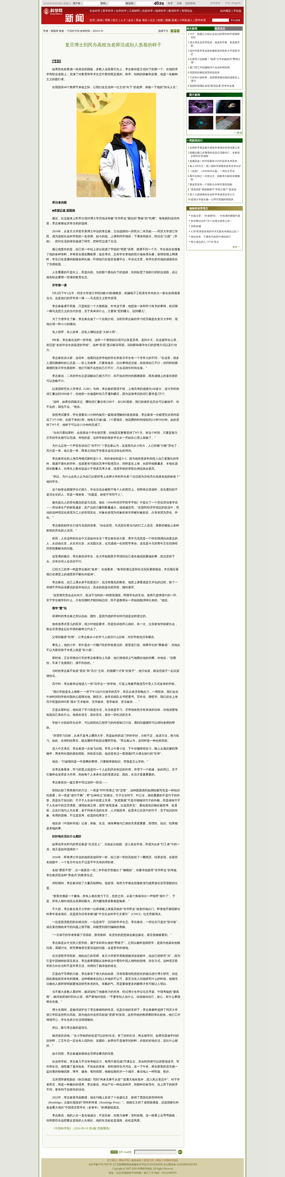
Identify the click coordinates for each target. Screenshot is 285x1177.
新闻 (100, 20)
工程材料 (134, 10)
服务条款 (136, 1160)
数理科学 (173, 10)
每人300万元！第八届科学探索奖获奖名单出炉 (215, 166)
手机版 (237, 10)
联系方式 (149, 1160)
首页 (92, 20)
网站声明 (124, 1160)
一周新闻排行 (195, 140)
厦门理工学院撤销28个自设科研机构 (210, 67)
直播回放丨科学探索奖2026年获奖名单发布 (213, 161)
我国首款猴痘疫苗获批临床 (205, 72)
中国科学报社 (170, 1160)
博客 (107, 20)
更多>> (236, 246)
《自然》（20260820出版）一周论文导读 (212, 171)
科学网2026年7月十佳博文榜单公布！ (211, 221)
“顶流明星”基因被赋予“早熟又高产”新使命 (213, 189)
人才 (123, 20)
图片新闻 (194, 94)
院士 (115, 20)
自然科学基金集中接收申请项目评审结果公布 (215, 147)
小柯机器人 (186, 20)
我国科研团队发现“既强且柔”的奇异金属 (212, 85)
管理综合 (187, 10)
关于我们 (112, 1160)
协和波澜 (196, 226)
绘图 (160, 20)
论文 (152, 20)
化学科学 (121, 10)
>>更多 (238, 132)
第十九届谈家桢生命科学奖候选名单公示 (212, 194)
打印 (114, 1152)
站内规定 (225, 10)
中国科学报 (73, 30)
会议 (131, 20)
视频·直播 (171, 20)
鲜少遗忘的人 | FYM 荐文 (205, 241)
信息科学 (147, 10)
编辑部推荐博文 (198, 208)
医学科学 (108, 10)
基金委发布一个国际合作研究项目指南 (211, 184)
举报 (158, 1160)
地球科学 (160, 10)
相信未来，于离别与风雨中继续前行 (211, 236)
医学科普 (200, 20)
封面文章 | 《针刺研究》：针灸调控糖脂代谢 (215, 215)
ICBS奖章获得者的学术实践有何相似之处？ (215, 231)
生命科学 (95, 10)
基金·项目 (142, 20)
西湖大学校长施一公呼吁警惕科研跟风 (212, 199)
